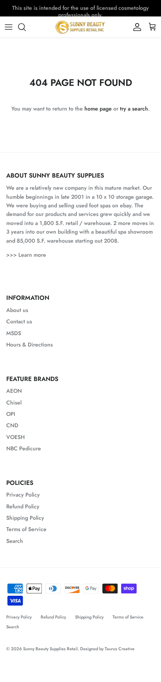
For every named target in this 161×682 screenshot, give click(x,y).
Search (14, 541)
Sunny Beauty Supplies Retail (50, 649)
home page (98, 108)
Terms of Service (26, 529)
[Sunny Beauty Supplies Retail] (80, 27)
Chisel (13, 402)
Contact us (19, 321)
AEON (14, 391)
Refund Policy (22, 506)
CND (12, 425)
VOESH (15, 437)
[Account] (135, 27)
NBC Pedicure (23, 448)
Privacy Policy (23, 495)
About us (17, 310)
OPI (10, 414)
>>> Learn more (26, 255)
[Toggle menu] (8, 27)
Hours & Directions (29, 344)
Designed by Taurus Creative (107, 649)
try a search (134, 108)
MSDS (13, 333)
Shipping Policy (25, 518)
